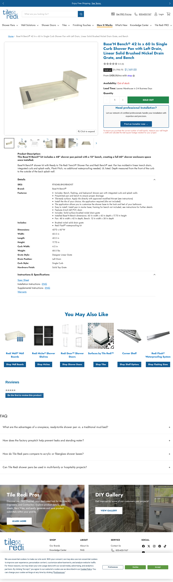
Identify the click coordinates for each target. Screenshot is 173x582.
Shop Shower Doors (72, 364)
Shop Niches (43, 364)
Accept (158, 567)
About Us (84, 545)
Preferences (113, 567)
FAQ (82, 550)
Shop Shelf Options (129, 364)
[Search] (81, 14)
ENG (44, 284)
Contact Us (116, 545)
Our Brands (55, 545)
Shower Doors (49, 25)
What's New (121, 25)
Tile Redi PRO (162, 25)
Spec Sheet (23, 280)
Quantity (108, 93)
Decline (135, 567)
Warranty (22, 292)
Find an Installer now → (136, 124)
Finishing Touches (82, 25)
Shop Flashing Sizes (158, 364)
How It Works (104, 25)
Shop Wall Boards (15, 364)
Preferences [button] (59, 572)
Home (11, 36)
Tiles (64, 25)
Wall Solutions (28, 25)
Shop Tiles (101, 364)
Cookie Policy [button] (86, 569)
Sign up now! (112, 3)
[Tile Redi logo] (11, 14)
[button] (3, 3)
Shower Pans (8, 25)
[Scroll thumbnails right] (96, 143)
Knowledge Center (139, 25)
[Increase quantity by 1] (123, 99)
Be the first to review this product (26, 396)
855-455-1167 (122, 550)
